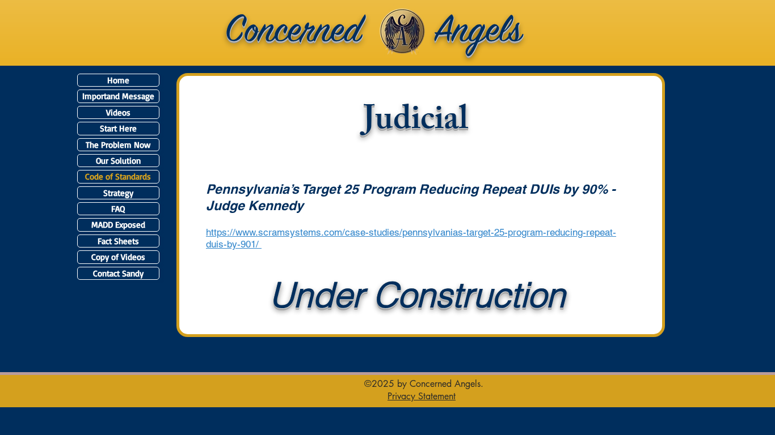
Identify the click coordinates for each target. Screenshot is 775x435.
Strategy (118, 192)
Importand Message (118, 96)
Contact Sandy (118, 273)
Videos (118, 112)
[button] (421, 396)
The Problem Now (118, 144)
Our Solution (118, 160)
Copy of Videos (118, 256)
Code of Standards (118, 176)
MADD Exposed (118, 224)
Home (118, 80)
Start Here (118, 128)
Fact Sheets (118, 241)
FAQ (118, 208)
